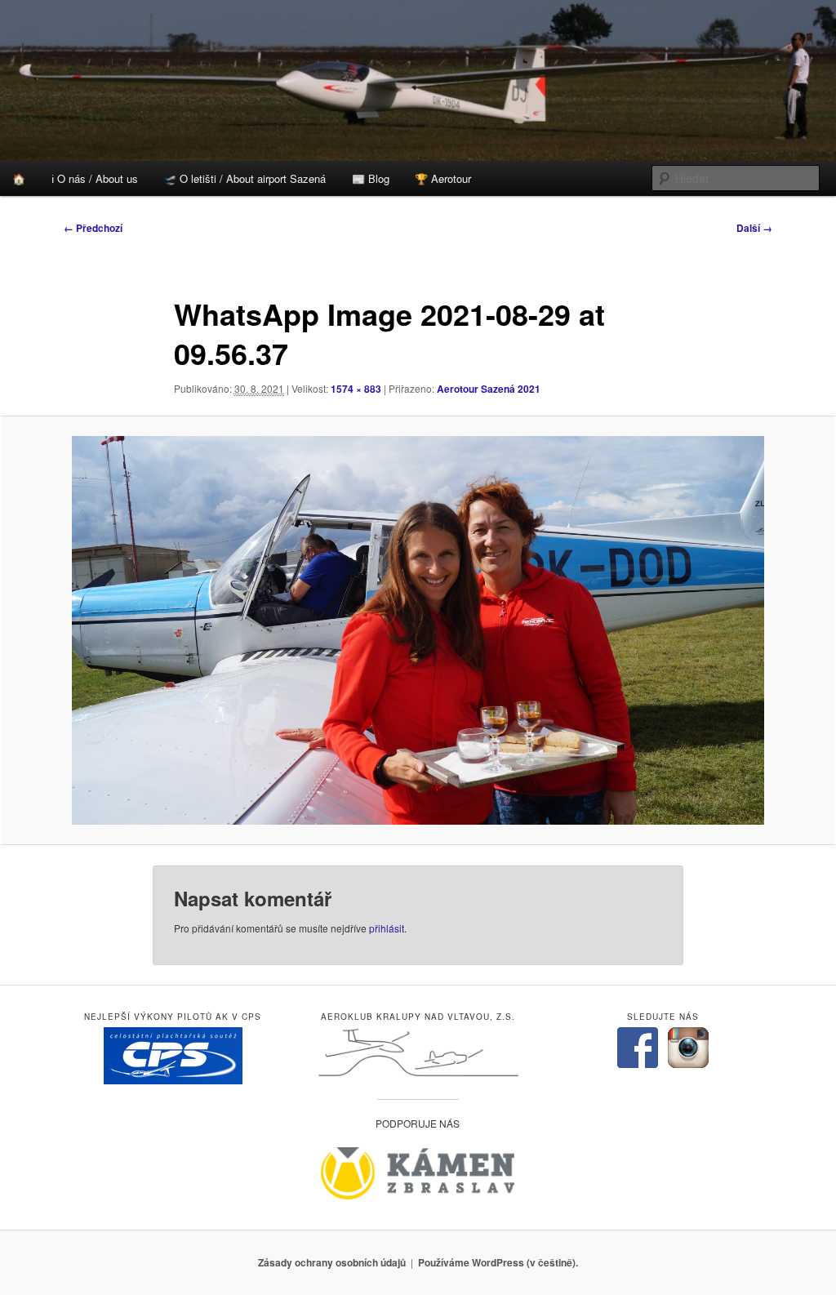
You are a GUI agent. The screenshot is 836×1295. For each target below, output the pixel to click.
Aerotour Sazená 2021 (488, 388)
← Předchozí (93, 227)
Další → (754, 227)
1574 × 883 (356, 388)
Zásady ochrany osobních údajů (332, 1262)
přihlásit (386, 928)
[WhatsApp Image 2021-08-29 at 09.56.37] (418, 630)
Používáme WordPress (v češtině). (498, 1262)
